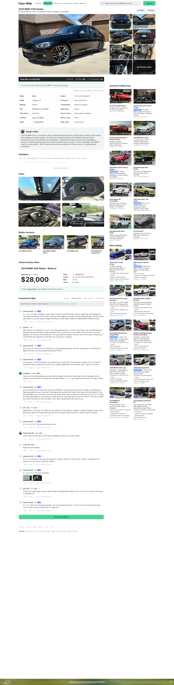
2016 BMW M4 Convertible (115, 401)
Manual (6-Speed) (31, 527)
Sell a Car (47, 3)
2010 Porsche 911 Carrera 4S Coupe (118, 299)
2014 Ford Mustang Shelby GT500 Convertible (143, 334)
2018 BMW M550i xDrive (49, 252)
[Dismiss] (171, 682)
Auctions (38, 3)
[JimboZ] (20, 444)
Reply (31, 321)
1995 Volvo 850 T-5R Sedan (141, 200)
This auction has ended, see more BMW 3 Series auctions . (45, 85)
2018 (52, 527)
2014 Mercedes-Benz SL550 (141, 168)
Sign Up (149, 3)
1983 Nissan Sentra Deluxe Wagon (119, 168)
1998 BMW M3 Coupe (141, 137)
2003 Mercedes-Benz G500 (117, 232)
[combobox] (120, 3)
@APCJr (68, 378)
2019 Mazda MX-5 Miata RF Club (142, 299)
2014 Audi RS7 (138, 231)
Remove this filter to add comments (63, 304)
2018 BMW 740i (72, 251)
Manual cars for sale (32, 531)
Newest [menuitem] (66, 298)
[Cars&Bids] (20, 373)
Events (75, 3)
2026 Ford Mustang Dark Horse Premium (118, 138)
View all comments (61, 517)
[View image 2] (37, 478)
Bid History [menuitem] (100, 298)
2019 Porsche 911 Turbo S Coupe (142, 106)
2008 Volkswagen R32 (141, 368)
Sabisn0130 (39, 122)
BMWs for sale (45, 531)
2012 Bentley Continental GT (142, 401)
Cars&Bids (26, 373)
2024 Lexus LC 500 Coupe (116, 263)
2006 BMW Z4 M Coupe (118, 368)
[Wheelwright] (20, 433)
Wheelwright (27, 433)
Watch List (58, 3)
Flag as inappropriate (44, 321)
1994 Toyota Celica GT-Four (142, 263)
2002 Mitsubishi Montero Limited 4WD (118, 334)
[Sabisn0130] (33, 122)
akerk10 (25, 327)
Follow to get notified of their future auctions (43, 289)
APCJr (36, 275)
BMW (34, 96)
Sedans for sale (72, 531)
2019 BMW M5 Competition (96, 252)
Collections (67, 3)
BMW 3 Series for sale (58, 531)
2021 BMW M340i (25, 251)
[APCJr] (32, 275)
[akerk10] (20, 327)
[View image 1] (27, 478)
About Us (83, 3)
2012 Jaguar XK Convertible (115, 200)
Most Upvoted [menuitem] (76, 298)
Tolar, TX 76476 (38, 118)
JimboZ (25, 445)
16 (26, 321)
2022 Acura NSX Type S (118, 106)
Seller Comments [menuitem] (88, 298)
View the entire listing (60, 168)
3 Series (35, 100)
